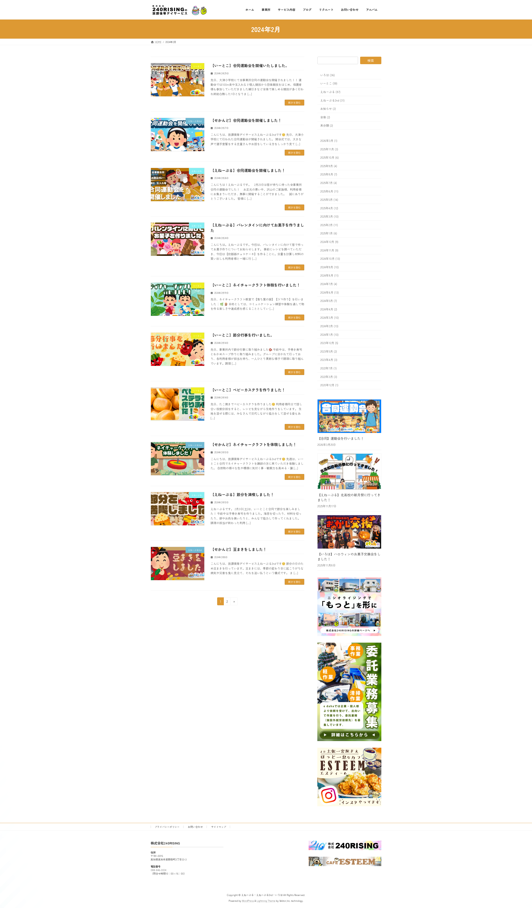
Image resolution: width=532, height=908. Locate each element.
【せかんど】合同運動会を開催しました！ (246, 120)
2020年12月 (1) (329, 385)
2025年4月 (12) (329, 208)
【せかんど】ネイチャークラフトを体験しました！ (254, 444)
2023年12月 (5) (329, 343)
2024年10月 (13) (330, 259)
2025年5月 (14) (329, 200)
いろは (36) (327, 75)
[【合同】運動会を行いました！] (349, 416)
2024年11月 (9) (329, 250)
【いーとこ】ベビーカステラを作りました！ (248, 389)
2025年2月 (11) (329, 225)
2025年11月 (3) (329, 149)
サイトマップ (218, 826)
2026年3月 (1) (328, 140)
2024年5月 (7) (328, 301)
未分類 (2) (326, 126)
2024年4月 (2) (328, 309)
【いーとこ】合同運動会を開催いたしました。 (250, 65)
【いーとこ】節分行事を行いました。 (242, 335)
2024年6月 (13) (329, 292)
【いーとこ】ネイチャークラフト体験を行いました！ (255, 285)
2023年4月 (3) (328, 360)
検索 (370, 60)
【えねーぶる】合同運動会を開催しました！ (248, 170)
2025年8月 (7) (328, 174)
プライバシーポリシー (167, 826)
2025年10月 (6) (329, 158)
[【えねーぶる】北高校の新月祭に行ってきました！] (349, 472)
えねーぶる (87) (330, 92)
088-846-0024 (158, 870)
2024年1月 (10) (329, 334)
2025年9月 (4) (328, 166)
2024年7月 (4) (328, 284)
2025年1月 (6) (328, 233)
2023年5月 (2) (328, 351)
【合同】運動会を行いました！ (340, 438)
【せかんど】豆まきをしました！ (239, 549)
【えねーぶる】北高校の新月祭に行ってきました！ (349, 497)
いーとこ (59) (328, 83)
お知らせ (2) (328, 109)
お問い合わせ (195, 826)
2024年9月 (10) (329, 267)
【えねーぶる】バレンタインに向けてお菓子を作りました (257, 227)
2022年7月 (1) (328, 368)
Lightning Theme (266, 901)
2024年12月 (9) (329, 242)
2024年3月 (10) (329, 318)
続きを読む (294, 102)
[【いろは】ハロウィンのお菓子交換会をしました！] (349, 532)
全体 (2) (325, 117)
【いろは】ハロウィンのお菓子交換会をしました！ (349, 556)
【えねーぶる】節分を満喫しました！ (242, 494)
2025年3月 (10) (329, 216)
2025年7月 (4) (328, 183)
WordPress (248, 901)
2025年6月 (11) (329, 191)
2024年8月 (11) (329, 275)
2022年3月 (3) (328, 377)
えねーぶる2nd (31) (332, 100)
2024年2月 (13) (329, 326)
